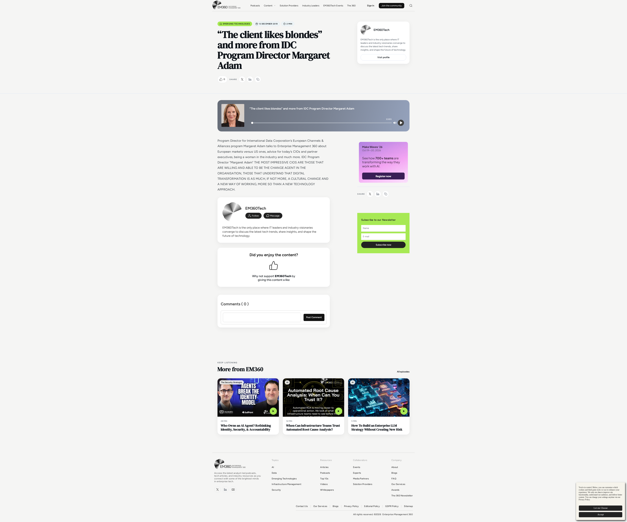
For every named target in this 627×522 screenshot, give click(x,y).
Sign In (370, 5)
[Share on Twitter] (242, 79)
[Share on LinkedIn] (250, 79)
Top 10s (324, 478)
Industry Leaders (310, 5)
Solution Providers (289, 5)
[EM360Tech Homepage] (230, 470)
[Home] (227, 9)
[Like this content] (221, 79)
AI (273, 467)
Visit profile (383, 57)
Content (268, 5)
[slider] (321, 122)
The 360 (351, 5)
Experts (357, 473)
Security (276, 490)
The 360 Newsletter (402, 495)
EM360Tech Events (333, 5)
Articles (324, 467)
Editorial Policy (372, 506)
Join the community (391, 5)
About (394, 467)
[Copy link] (258, 79)
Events (356, 467)
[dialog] (600, 501)
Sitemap (408, 506)
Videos (324, 484)
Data (274, 473)
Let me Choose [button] (601, 508)
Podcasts (255, 5)
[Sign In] (253, 216)
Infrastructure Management (286, 484)
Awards (395, 490)
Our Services (398, 484)
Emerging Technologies (236, 24)
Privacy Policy (351, 506)
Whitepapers (327, 490)
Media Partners (361, 478)
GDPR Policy (392, 506)
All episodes (403, 371)
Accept (600, 514)
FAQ (393, 478)
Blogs (394, 473)
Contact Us (302, 506)
